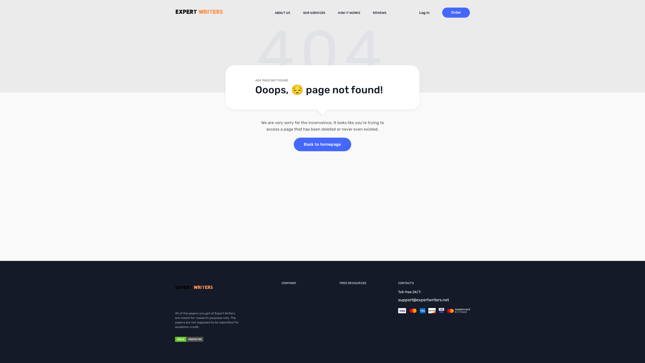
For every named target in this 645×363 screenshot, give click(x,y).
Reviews (379, 13)
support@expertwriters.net (423, 299)
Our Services (314, 13)
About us (283, 13)
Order (456, 12)
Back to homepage (322, 144)
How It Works (349, 13)
